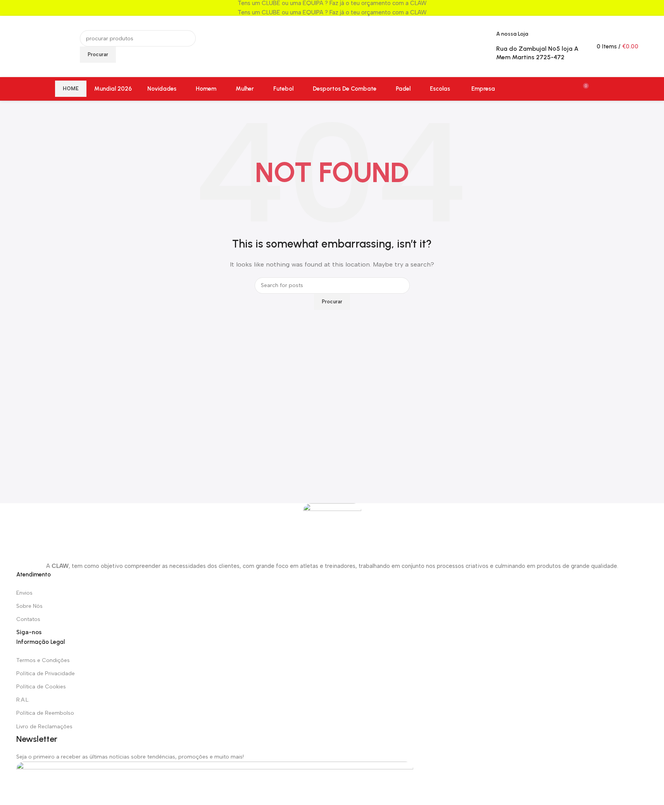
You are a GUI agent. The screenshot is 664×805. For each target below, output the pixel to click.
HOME (71, 88)
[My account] (606, 88)
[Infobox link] (332, 50)
